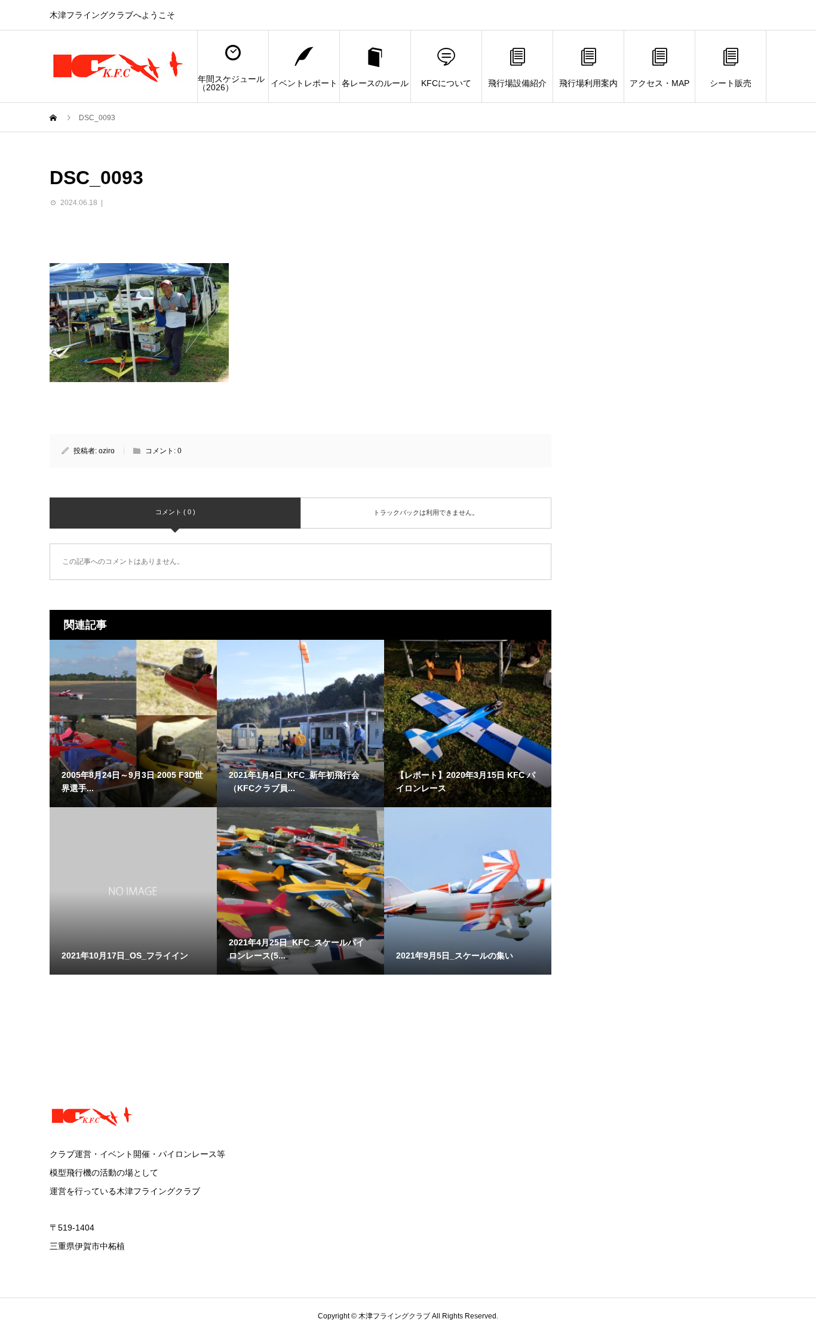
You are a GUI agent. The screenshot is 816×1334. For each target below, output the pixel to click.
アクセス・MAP (659, 83)
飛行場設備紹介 (517, 83)
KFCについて (446, 83)
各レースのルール (375, 83)
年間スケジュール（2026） (231, 83)
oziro (107, 451)
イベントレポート (304, 83)
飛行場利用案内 (588, 83)
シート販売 (730, 83)
